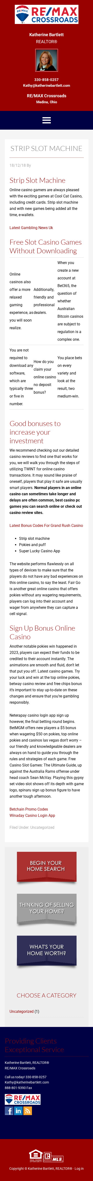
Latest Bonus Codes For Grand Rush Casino (46, 525)
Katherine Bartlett (46, 14)
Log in (79, 1168)
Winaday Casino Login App (32, 815)
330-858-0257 (36, 1077)
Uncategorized (22, 1011)
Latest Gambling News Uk (31, 227)
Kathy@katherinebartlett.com (27, 1082)
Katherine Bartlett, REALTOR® (50, 1168)
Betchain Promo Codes (29, 809)
